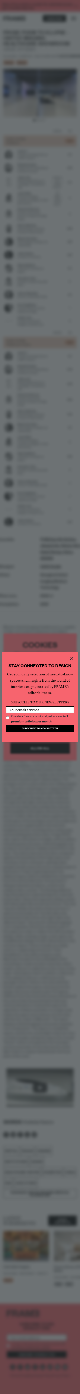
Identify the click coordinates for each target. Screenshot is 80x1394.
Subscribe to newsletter (40, 728)
